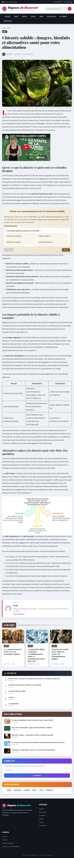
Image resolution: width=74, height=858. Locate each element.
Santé (16, 16)
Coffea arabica (44, 236)
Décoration (8, 21)
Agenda (9, 790)
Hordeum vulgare (14, 242)
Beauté (24, 16)
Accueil (4, 28)
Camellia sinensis (45, 242)
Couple (33, 16)
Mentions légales (7, 843)
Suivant (66, 250)
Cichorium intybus (14, 236)
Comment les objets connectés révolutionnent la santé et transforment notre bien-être (36, 655)
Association (51, 16)
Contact (4, 840)
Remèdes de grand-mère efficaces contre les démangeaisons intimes (60, 654)
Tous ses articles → (19, 614)
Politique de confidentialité (10, 846)
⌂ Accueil (7, 16)
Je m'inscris (37, 776)
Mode (41, 16)
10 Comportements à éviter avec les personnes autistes (13, 651)
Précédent (9, 250)
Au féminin (63, 16)
